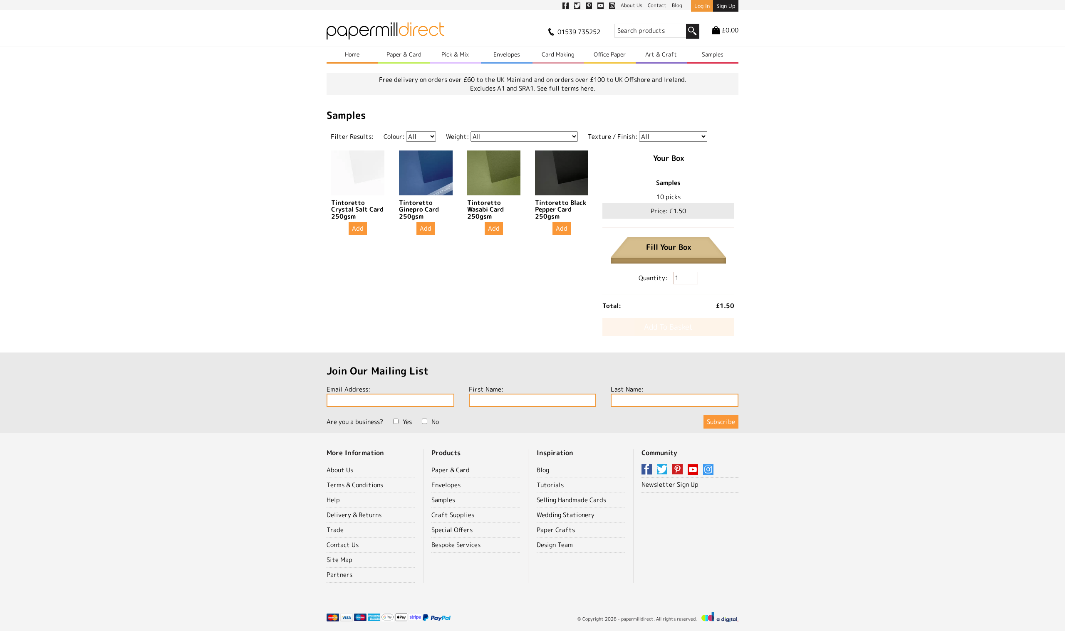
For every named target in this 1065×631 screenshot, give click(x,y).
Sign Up (725, 6)
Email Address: (348, 389)
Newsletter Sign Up (669, 484)
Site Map (339, 559)
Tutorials (550, 485)
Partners (339, 574)
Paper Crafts (556, 529)
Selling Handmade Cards (571, 499)
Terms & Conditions (355, 485)
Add (358, 228)
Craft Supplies (452, 514)
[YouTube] (694, 470)
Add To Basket (668, 327)
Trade (335, 529)
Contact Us (343, 544)
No (435, 421)
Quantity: (654, 278)
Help (333, 499)
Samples (712, 54)
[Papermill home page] (385, 33)
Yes (407, 421)
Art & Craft (661, 54)
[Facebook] (648, 470)
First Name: (486, 389)
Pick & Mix (455, 54)
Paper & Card (403, 54)
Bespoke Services (455, 544)
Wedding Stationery (565, 514)
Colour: (394, 136)
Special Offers (452, 529)
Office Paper (610, 54)
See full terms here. (566, 88)
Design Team (555, 544)
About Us (340, 470)
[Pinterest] (679, 470)
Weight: (457, 136)
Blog (543, 470)
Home (352, 54)
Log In (702, 6)
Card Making (558, 54)
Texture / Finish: (612, 136)
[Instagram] (708, 470)
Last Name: (627, 389)
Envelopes (506, 54)
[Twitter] (663, 470)
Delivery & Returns (354, 514)
